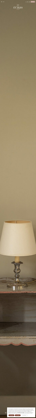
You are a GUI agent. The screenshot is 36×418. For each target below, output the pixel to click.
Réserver (32, 1)
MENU (3, 1)
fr (26, 1)
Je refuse (17, 415)
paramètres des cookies (20, 412)
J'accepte (11, 415)
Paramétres (24, 415)
